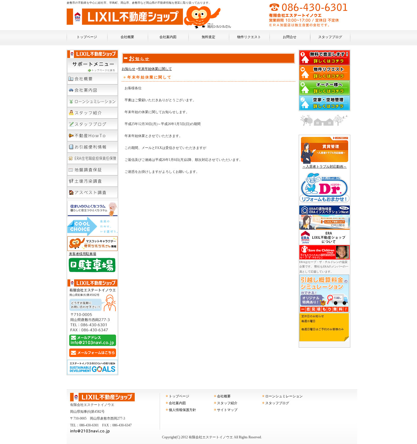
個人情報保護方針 (182, 410)
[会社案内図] (92, 90)
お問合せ (289, 37)
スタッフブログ (330, 37)
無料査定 (208, 37)
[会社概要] (92, 71)
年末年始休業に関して (155, 69)
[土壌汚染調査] (92, 181)
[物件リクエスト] (324, 79)
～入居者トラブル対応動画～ (324, 167)
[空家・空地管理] (324, 109)
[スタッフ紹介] (92, 113)
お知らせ (139, 59)
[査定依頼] (324, 64)
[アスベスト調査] (92, 192)
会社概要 (127, 37)
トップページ (87, 37)
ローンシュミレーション (284, 396)
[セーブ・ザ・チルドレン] (324, 259)
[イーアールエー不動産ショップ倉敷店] (125, 24)
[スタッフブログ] (92, 124)
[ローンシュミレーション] (92, 101)
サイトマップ (227, 410)
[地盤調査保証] (92, 169)
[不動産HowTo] (92, 135)
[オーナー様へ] (324, 94)
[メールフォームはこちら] (92, 357)
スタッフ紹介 (227, 403)
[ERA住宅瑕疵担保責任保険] (92, 158)
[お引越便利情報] (92, 147)
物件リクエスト (249, 37)
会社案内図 (167, 37)
